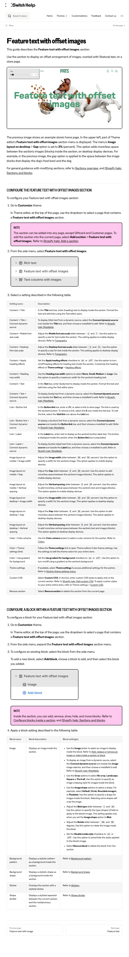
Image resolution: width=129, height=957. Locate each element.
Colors (41, 542)
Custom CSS (96, 585)
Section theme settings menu (61, 571)
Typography (61, 341)
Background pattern (81, 858)
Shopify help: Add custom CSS (78, 581)
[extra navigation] (122, 16)
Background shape (80, 872)
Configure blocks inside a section (34, 720)
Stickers (75, 885)
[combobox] (17, 16)
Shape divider (78, 895)
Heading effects (73, 367)
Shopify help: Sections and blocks (83, 720)
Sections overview (86, 168)
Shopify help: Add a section (61, 241)
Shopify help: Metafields (52, 428)
